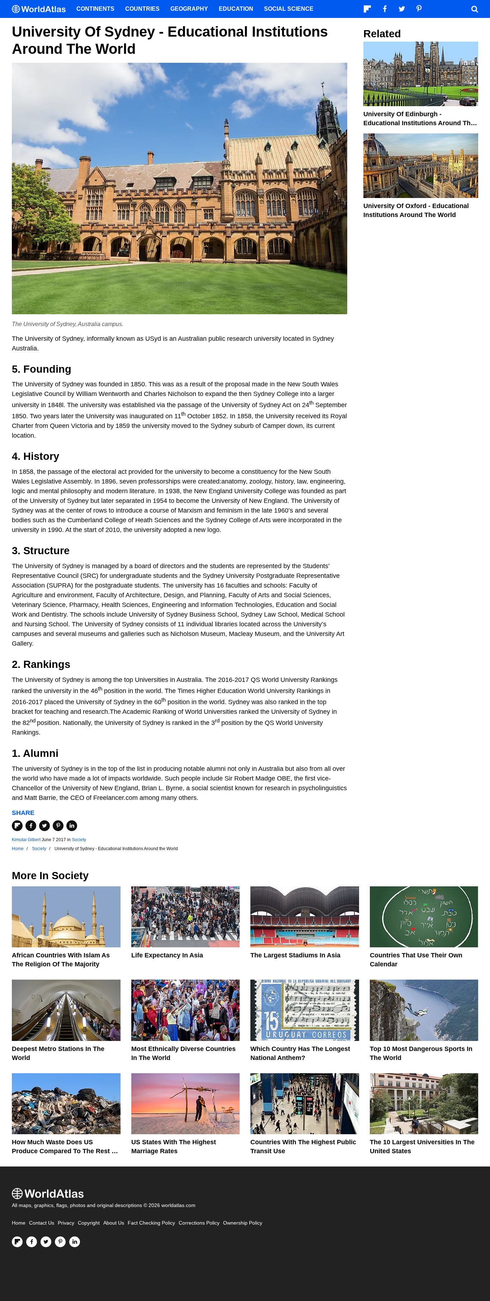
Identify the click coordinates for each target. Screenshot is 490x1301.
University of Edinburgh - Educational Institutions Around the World (418, 123)
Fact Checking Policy (151, 1223)
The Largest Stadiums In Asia (295, 955)
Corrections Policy (199, 1223)
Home (18, 1223)
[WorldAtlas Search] (474, 9)
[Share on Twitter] (44, 825)
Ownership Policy (242, 1223)
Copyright (89, 1223)
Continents (95, 9)
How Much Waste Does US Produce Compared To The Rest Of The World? (65, 1151)
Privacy (66, 1223)
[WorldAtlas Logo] (41, 9)
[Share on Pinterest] (58, 825)
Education (236, 9)
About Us (113, 1223)
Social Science (289, 9)
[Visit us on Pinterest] (60, 1241)
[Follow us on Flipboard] (17, 1241)
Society (79, 839)
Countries (142, 9)
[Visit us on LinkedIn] (74, 1241)
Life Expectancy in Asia (167, 955)
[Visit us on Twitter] (46, 1241)
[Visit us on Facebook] (31, 1241)
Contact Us (41, 1223)
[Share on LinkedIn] (71, 825)
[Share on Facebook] (30, 825)
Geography (189, 9)
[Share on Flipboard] (17, 825)
